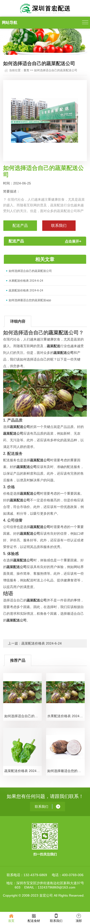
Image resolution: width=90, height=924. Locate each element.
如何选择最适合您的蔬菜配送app (30, 300)
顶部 (79, 921)
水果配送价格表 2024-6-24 (26, 280)
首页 (26, 70)
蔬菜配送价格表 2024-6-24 (26, 290)
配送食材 (34, 921)
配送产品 (20, 225)
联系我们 (56, 921)
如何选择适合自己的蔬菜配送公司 (30, 271)
